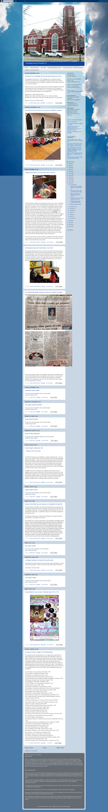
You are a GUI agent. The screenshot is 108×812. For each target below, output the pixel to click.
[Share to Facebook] (60, 103)
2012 (70, 226)
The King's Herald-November (33, 405)
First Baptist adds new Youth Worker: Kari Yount (39, 248)
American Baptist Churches (54, 67)
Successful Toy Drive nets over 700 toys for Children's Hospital (43, 110)
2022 (70, 171)
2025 (70, 165)
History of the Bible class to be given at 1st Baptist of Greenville (43, 504)
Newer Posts (29, 748)
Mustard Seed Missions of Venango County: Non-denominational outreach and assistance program (74, 128)
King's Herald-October (31, 419)
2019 (70, 177)
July (71, 212)
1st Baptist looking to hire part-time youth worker (39, 560)
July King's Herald (30, 546)
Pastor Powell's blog (72, 121)
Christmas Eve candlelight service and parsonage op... (76, 187)
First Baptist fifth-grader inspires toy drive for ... (75, 202)
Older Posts (60, 748)
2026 (70, 163)
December (72, 184)
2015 (70, 220)
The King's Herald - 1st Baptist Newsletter (73, 67)
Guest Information (34, 67)
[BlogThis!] (57, 103)
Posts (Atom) (34, 750)
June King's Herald (30, 577)
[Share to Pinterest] (61, 103)
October (72, 208)
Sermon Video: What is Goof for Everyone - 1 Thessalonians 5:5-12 (74, 154)
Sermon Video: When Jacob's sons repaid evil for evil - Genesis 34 (75, 140)
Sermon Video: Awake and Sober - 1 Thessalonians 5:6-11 (75, 158)
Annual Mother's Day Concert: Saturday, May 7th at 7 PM (42, 592)
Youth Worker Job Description (32, 567)
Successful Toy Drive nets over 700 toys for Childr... (76, 191)
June (71, 214)
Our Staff (43, 67)
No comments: (49, 102)
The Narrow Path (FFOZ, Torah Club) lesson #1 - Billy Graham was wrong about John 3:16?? (74, 144)
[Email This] (56, 103)
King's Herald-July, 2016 (31, 550)
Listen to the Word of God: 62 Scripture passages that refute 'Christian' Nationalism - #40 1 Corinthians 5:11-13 (74, 149)
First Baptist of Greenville (39, 517)
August (72, 210)
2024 (70, 167)
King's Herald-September (32, 433)
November (72, 206)
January (72, 218)
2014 (70, 222)
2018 (70, 179)
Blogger (68, 806)
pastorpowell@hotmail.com (73, 87)
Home (26, 67)
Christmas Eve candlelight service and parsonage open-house (43, 76)
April (71, 216)
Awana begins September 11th (34, 448)
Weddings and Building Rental (32, 70)
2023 (70, 169)
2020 (70, 175)
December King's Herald (32, 390)
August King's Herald (31, 489)
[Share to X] (58, 103)
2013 (70, 224)
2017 (70, 181)
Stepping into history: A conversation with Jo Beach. (40, 172)
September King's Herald (31, 438)
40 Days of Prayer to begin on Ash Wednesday (38, 652)
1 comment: (50, 742)
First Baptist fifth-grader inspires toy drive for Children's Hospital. (44, 292)
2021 (70, 173)
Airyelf (58, 806)
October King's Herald (30, 423)
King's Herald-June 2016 (31, 582)
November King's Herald (31, 409)
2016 (70, 183)
